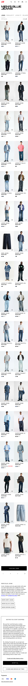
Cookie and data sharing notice (15, 658)
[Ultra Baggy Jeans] (21, 181)
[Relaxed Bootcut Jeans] (7, 331)
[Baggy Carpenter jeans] (7, 61)
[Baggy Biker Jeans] (21, 271)
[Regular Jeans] (7, 31)
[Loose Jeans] (21, 121)
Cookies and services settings (15, 669)
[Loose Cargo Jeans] (21, 512)
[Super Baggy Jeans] (21, 301)
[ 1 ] (24, 19)
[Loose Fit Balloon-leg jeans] (21, 151)
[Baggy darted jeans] (21, 542)
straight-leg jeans (12, 595)
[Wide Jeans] (21, 211)
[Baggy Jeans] (7, 91)
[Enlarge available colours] (2, 46)
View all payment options (7, 681)
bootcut (3, 595)
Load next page (14, 568)
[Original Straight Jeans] (21, 61)
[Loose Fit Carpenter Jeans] (7, 271)
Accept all (15, 663)
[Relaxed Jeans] (7, 121)
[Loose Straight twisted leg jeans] (21, 361)
